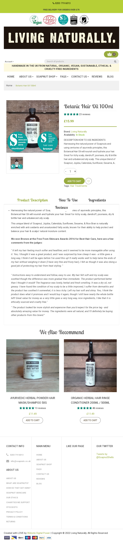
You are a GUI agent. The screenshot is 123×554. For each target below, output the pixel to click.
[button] (71, 114)
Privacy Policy (14, 512)
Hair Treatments (78, 185)
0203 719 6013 (62, 3)
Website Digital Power (38, 533)
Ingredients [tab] (97, 200)
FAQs (38, 469)
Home (9, 85)
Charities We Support (18, 502)
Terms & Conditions (17, 517)
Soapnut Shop (44, 464)
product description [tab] (32, 200)
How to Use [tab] (68, 200)
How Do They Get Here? (18, 488)
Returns (10, 522)
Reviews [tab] (61, 207)
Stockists (11, 507)
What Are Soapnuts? (17, 483)
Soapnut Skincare (16, 493)
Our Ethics (12, 498)
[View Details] (47, 420)
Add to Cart (33, 420)
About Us (11, 478)
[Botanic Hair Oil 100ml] (17, 163)
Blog (39, 484)
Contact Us (42, 474)
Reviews (40, 479)
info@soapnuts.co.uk (21, 461)
